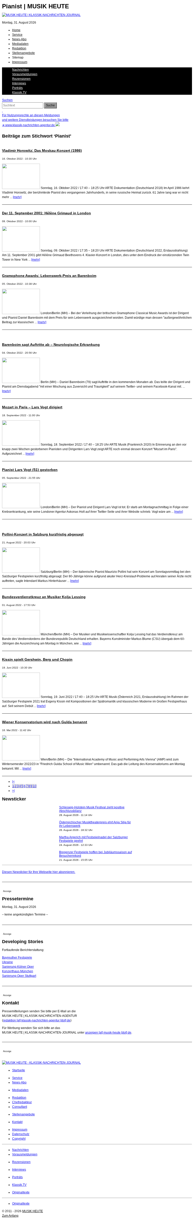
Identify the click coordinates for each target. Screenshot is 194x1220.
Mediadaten (20, 44)
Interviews (19, 83)
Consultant (19, 1107)
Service (17, 34)
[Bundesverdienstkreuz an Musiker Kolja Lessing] (21, 634)
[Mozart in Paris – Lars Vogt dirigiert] (21, 444)
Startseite (18, 1070)
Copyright (19, 1138)
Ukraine (7, 962)
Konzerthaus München (17, 971)
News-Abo (19, 39)
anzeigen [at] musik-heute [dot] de (108, 1032)
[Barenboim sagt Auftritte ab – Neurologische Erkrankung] (21, 382)
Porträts (17, 88)
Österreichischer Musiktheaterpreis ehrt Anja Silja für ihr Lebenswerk (95, 818)
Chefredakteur (22, 1102)
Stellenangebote (23, 53)
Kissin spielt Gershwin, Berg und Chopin (37, 659)
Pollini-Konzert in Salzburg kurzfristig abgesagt (43, 534)
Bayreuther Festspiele (17, 957)
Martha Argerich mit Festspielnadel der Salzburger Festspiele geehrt (93, 833)
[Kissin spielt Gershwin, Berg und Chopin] (21, 697)
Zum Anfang (10, 1215)
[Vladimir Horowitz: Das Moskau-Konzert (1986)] (21, 188)
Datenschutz (20, 1134)
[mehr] (17, 197)
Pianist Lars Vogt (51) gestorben (30, 470)
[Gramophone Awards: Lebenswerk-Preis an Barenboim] (21, 313)
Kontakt (17, 1122)
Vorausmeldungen (24, 74)
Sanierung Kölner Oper (18, 966)
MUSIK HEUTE (32, 1211)
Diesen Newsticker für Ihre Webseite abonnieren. (38, 872)
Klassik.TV (19, 92)
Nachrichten (20, 69)
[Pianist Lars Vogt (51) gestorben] (21, 507)
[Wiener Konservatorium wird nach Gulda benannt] (21, 759)
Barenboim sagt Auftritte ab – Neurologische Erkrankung (51, 344)
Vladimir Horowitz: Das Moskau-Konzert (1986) (42, 150)
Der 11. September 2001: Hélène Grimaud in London (46, 213)
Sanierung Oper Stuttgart (19, 976)
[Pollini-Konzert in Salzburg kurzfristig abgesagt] (21, 572)
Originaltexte (21, 1192)
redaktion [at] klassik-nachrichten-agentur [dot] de (36, 1020)
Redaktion (19, 48)
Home (16, 30)
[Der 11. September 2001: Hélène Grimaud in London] (21, 250)
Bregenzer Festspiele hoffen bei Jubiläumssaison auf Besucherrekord (95, 848)
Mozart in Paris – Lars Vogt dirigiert (32, 407)
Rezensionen (21, 79)
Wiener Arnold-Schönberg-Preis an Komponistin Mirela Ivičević (96, 863)
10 (34, 786)
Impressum (19, 62)
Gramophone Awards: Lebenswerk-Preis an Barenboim (49, 276)
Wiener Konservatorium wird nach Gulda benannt (44, 722)
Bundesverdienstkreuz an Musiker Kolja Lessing (44, 597)
